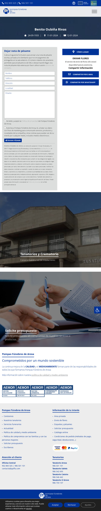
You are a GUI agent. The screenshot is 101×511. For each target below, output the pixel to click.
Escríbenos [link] (8, 447)
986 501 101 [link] (27, 3)
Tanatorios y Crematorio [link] (39, 254)
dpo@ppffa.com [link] (45, 148)
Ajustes (88, 505)
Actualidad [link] (8, 428)
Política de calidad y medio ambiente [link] (20, 432)
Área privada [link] (60, 416)
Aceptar (55, 505)
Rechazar (72, 505)
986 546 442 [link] (57, 477)
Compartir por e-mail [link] (82, 74)
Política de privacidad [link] (30, 121)
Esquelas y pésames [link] (63, 424)
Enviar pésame (14, 140)
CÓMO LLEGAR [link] (82, 52)
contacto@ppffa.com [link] (11, 468)
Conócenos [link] (8, 416)
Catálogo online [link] (61, 432)
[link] (97, 310)
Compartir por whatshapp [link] (82, 82)
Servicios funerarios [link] (12, 424)
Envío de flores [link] (60, 420)
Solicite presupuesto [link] (21, 330)
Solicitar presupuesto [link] (13, 443)
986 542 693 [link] (57, 471)
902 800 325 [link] (10, 3)
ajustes (29, 508)
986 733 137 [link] (57, 483)
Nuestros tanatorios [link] (12, 420)
